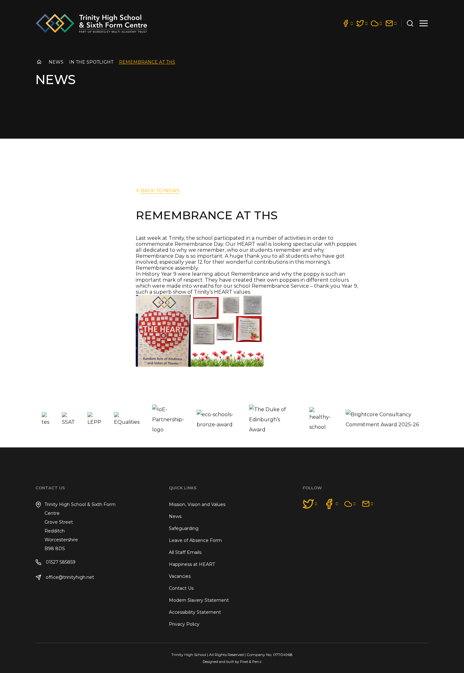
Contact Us (181, 588)
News (56, 62)
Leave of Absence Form (195, 540)
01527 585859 (60, 562)
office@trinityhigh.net (69, 577)
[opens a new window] (347, 23)
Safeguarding (184, 528)
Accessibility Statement (195, 612)
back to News (160, 190)
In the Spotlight (91, 62)
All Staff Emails (185, 552)
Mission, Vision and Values (197, 504)
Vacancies (180, 576)
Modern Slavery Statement (199, 600)
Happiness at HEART (192, 564)
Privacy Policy (184, 624)
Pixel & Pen (249, 662)
